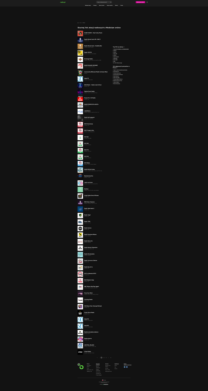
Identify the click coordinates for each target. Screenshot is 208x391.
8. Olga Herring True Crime (117, 80)
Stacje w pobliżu (110, 5)
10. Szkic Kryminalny (116, 83)
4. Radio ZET (115, 53)
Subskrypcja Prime (108, 371)
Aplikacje (106, 368)
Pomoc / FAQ (107, 369)
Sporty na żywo (101, 5)
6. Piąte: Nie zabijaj (116, 77)
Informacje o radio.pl (89, 366)
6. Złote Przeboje (116, 56)
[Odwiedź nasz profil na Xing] (126, 367)
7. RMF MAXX (115, 58)
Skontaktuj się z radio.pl (107, 366)
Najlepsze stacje (88, 5)
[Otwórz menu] (147, 2)
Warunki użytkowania (98, 367)
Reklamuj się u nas (90, 369)
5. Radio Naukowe (116, 76)
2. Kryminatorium (116, 71)
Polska (104, 380)
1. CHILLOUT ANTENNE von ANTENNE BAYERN (121, 49)
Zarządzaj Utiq (98, 373)
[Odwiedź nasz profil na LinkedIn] (124, 367)
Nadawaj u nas (89, 371)
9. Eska (114, 61)
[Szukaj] (110, 2)
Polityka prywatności (98, 370)
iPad (115, 367)
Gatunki (116, 5)
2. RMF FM (114, 50)
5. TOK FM (114, 55)
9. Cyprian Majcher (116, 82)
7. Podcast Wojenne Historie (118, 79)
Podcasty (95, 5)
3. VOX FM (114, 52)
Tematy (121, 5)
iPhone (116, 365)
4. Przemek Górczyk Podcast (118, 74)
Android (116, 368)
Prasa (88, 368)
